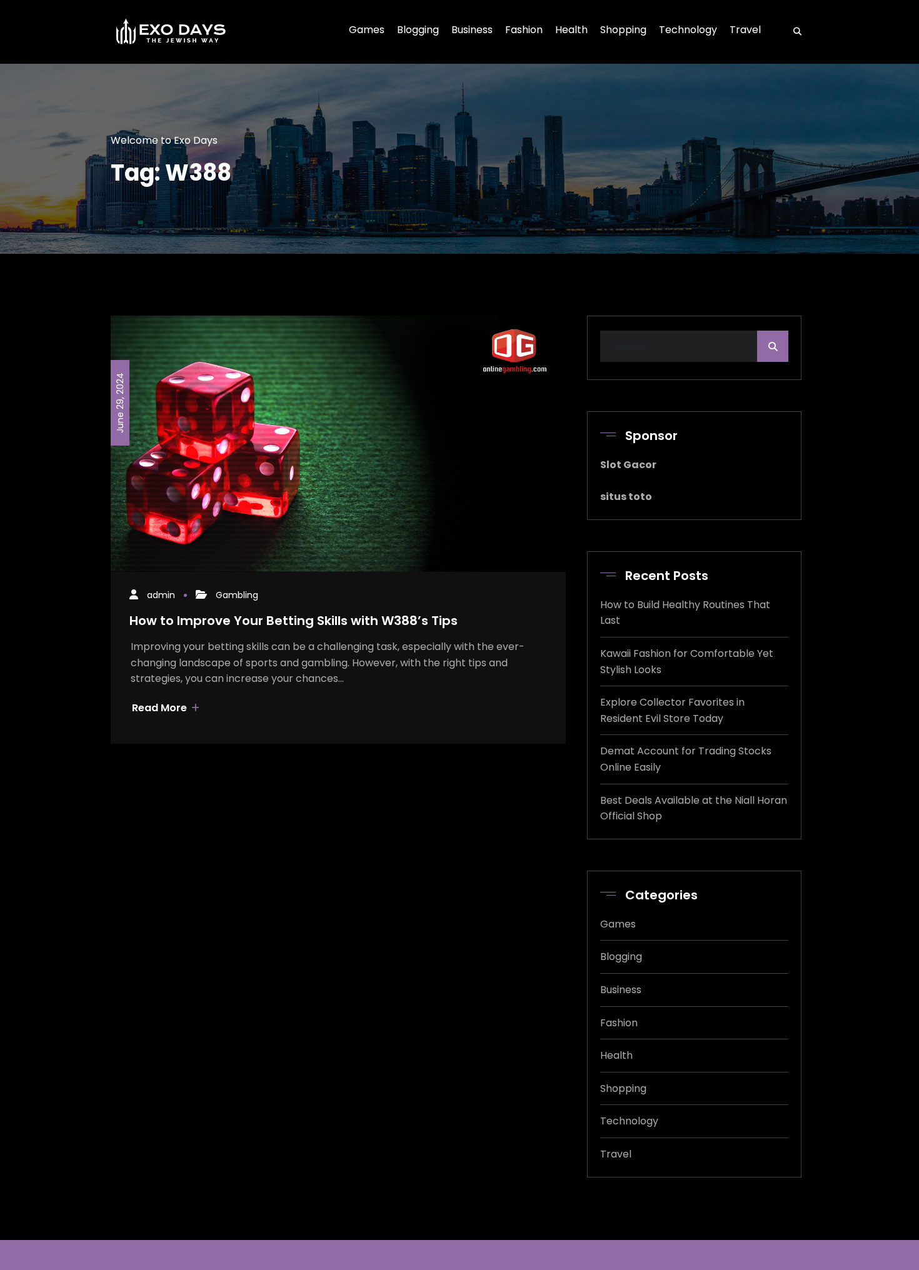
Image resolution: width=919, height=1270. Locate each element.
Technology (629, 1121)
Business (620, 989)
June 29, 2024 (120, 402)
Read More (160, 708)
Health (616, 1055)
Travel (615, 1154)
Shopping (623, 1088)
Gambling (237, 595)
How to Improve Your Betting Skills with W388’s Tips (293, 620)
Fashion (619, 1023)
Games (618, 924)
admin (161, 595)
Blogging (621, 956)
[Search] (793, 32)
